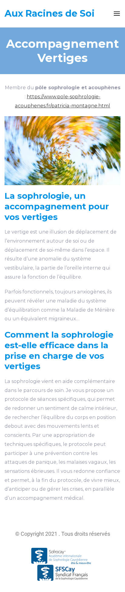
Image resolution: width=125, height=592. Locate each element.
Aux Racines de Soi (50, 13)
